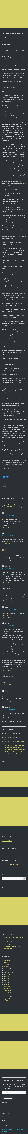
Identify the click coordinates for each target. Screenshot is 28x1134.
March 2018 (7, 984)
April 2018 (6, 982)
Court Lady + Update (9, 944)
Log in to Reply (6, 527)
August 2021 (7, 960)
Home (4, 1110)
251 (21, 747)
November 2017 (8, 992)
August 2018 (7, 974)
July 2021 (6, 962)
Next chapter (6, 468)
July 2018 (6, 976)
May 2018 (6, 980)
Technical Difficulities (10, 942)
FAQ (3, 1120)
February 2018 (8, 986)
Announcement (8, 948)
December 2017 (8, 990)
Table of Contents (7, 1113)
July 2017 (6, 1001)
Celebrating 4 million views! (12, 946)
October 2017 (7, 994)
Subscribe (8, 1098)
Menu (4, 37)
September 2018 (8, 972)
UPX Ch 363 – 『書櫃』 (10, 737)
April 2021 (6, 964)
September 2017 (8, 996)
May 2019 (6, 966)
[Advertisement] (14, 14)
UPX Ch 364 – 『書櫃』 (10, 741)
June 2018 (6, 978)
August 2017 (7, 999)
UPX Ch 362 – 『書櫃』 (10, 733)
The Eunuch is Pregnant (12, 33)
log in (9, 721)
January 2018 (7, 988)
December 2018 (8, 968)
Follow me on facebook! (11, 849)
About (4, 1117)
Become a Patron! (7, 840)
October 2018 (7, 970)
